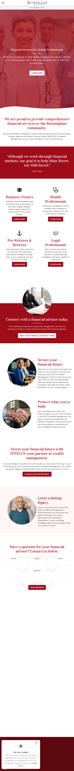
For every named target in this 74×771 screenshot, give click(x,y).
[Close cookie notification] (36, 743)
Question (37, 571)
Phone (60, 558)
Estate (5, 769)
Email (37, 558)
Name (13, 558)
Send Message (37, 587)
